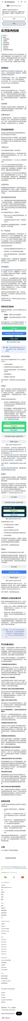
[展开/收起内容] (7, 35)
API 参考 (3, 965)
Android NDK (4, 969)
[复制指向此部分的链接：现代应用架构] (11, 356)
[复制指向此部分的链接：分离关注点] (10, 147)
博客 (2, 897)
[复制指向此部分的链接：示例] (6, 847)
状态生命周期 (15, 419)
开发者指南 (3, 962)
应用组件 (17, 71)
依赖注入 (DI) (7, 606)
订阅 (19, 1013)
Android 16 (3, 942)
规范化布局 (4, 191)
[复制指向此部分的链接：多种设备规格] (11, 87)
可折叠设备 (16, 92)
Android (3, 885)
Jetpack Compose (11, 404)
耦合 (17, 686)
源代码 (2, 892)
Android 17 (3, 939)
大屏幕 (2, 924)
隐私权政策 (3, 915)
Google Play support (6, 980)
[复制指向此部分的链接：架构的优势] (11, 801)
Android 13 (3, 949)
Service (3, 73)
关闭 (14, 18)
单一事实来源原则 (6, 270)
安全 (2, 890)
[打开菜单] (2, 2)
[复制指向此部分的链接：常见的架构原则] (15, 130)
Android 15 (3, 944)
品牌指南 (13, 1007)
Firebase (3, 997)
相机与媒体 (3, 912)
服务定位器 (7, 612)
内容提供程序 (10, 73)
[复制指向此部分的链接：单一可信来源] (11, 231)
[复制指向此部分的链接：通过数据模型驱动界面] (17, 197)
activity (5, 79)
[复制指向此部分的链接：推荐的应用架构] (15, 307)
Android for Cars (5, 931)
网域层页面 (16, 592)
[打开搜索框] (19, 2)
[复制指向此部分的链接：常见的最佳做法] (15, 644)
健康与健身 (3, 910)
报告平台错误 (4, 976)
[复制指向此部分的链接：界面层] (7, 386)
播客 (2, 899)
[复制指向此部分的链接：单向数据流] (10, 267)
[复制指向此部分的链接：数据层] (7, 474)
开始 (14, 23)
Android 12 (3, 951)
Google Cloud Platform (6, 1000)
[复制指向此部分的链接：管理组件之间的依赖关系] (22, 598)
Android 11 (3, 954)
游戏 (2, 905)
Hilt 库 (11, 631)
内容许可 (16, 866)
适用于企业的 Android (6, 887)
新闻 (2, 894)
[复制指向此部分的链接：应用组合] (9, 68)
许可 (9, 1007)
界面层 (15, 463)
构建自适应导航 (11, 470)
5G (2, 917)
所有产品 (3, 1002)
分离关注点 (13, 153)
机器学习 (3, 908)
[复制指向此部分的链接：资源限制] (8, 104)
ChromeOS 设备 (5, 928)
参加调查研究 (4, 983)
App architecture (7, 27)
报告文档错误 (4, 978)
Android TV (3, 933)
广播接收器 (18, 73)
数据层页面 (16, 545)
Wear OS (3, 926)
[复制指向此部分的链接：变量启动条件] (11, 115)
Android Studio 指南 (6, 960)
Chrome (3, 995)
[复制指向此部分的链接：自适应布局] (10, 185)
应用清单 (3, 74)
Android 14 (3, 946)
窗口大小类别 (14, 449)
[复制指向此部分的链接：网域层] (7, 549)
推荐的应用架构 (10, 697)
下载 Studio (4, 967)
